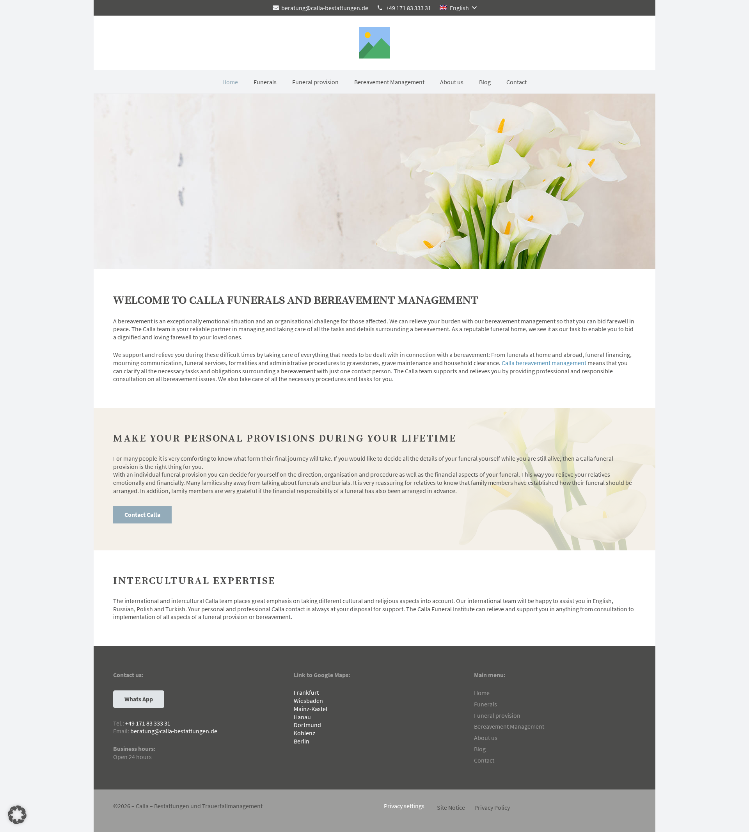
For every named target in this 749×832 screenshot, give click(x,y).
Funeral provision (497, 715)
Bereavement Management (509, 726)
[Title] (374, 43)
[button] (458, 8)
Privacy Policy (492, 807)
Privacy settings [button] (404, 806)
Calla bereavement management (544, 363)
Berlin (301, 741)
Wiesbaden (308, 700)
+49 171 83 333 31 (147, 723)
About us (485, 738)
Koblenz (304, 733)
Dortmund (307, 725)
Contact (484, 760)
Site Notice (451, 807)
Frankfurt (306, 692)
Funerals (485, 704)
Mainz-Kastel (310, 709)
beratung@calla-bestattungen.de (173, 731)
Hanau (302, 717)
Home (482, 693)
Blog (480, 749)
